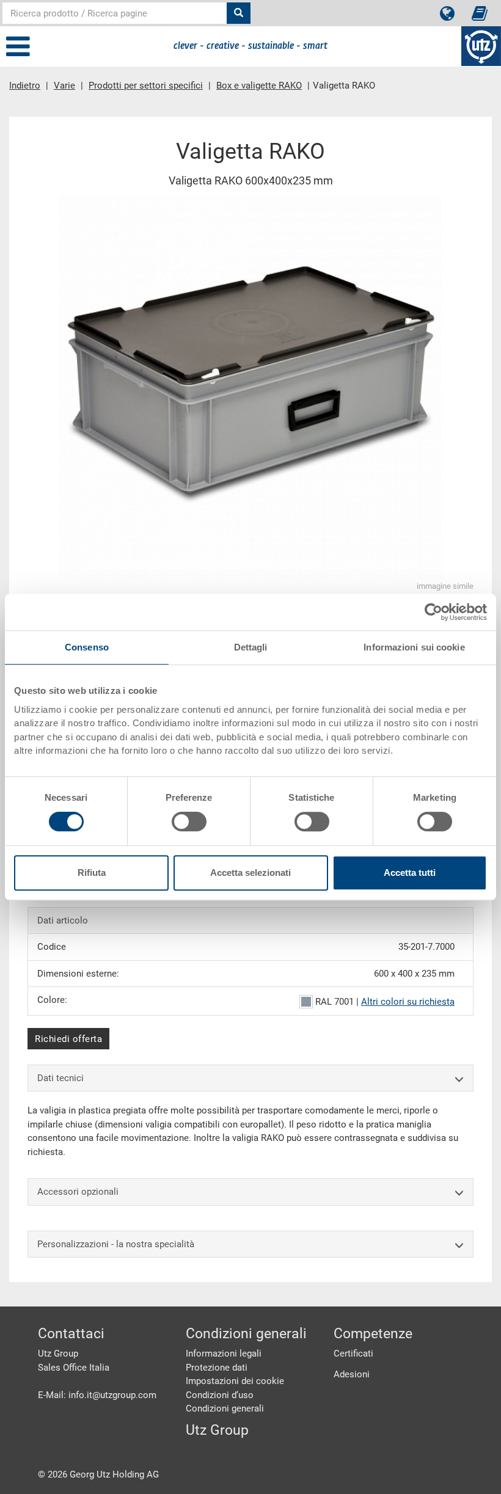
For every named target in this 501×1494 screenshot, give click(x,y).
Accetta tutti (410, 872)
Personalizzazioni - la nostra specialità (115, 1244)
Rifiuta (92, 872)
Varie (64, 85)
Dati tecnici (60, 1078)
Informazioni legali (223, 1353)
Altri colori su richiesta (408, 1001)
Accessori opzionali (78, 1191)
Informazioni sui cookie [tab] (414, 647)
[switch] (189, 821)
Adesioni (352, 1374)
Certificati (353, 1353)
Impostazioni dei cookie (235, 1381)
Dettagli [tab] (251, 647)
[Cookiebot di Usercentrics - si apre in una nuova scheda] (433, 612)
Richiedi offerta (68, 1038)
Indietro (24, 85)
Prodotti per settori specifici (146, 85)
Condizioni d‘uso (220, 1395)
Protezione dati (216, 1367)
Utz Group (217, 1430)
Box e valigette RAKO (259, 85)
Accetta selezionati (250, 872)
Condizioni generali (225, 1408)
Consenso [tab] (87, 647)
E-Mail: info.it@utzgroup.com (97, 1395)
